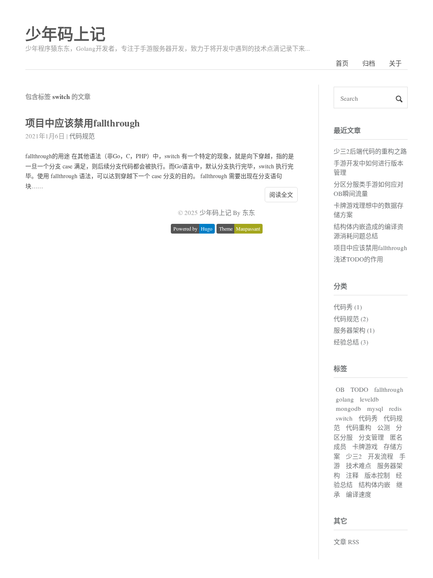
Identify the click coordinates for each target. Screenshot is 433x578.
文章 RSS (346, 541)
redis (395, 408)
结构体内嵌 (374, 484)
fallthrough (388, 389)
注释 (352, 475)
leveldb (369, 399)
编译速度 (358, 494)
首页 (342, 63)
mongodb (348, 408)
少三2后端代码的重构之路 (370, 151)
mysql (375, 408)
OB (340, 389)
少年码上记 (65, 33)
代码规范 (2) (351, 318)
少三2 (354, 456)
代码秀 (368, 418)
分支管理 (371, 437)
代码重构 (358, 427)
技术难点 (358, 465)
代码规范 (82, 136)
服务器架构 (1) (354, 330)
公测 (383, 427)
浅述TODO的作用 (358, 259)
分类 (340, 286)
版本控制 (377, 475)
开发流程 (380, 456)
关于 (395, 63)
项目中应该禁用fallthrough (82, 123)
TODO (359, 389)
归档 (368, 63)
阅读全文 (281, 194)
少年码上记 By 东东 (227, 212)
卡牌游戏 (365, 446)
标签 (340, 368)
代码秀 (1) (348, 307)
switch (344, 418)
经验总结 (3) (351, 342)
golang (345, 399)
